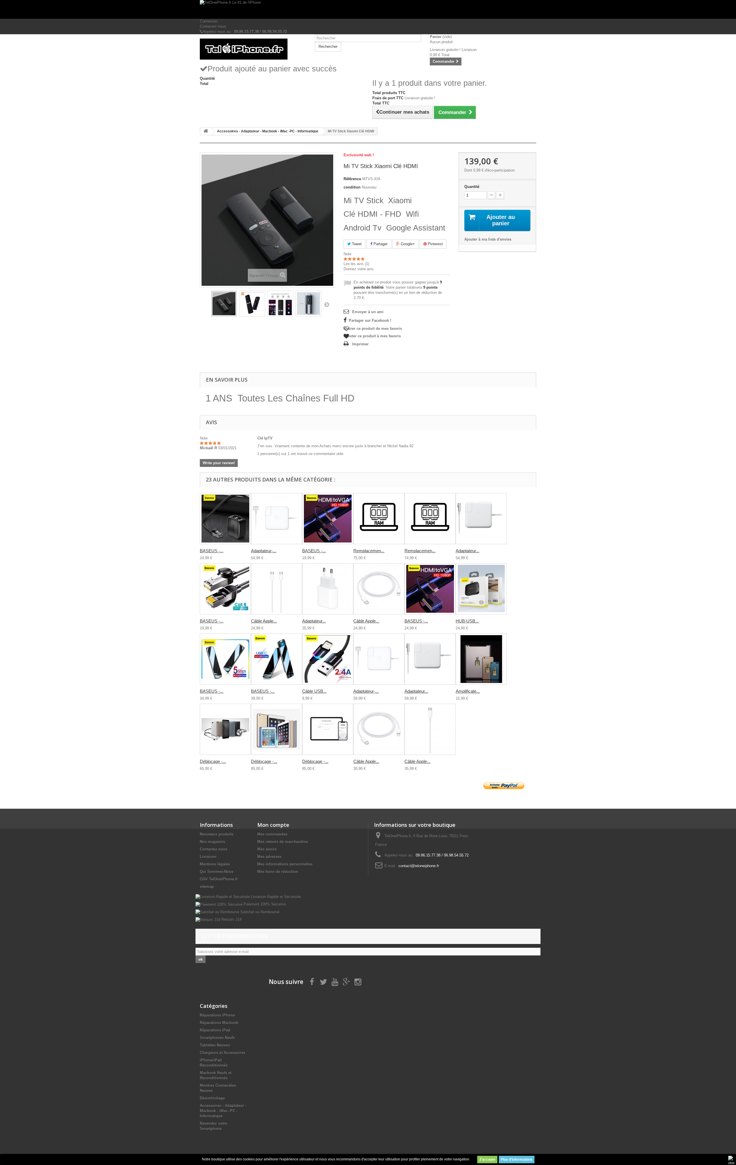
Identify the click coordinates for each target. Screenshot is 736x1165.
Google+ (407, 244)
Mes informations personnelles (285, 864)
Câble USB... (314, 691)
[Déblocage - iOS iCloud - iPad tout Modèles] (276, 729)
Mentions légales (215, 864)
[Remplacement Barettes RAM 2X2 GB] (379, 518)
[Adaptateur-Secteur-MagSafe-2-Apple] (276, 518)
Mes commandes (272, 834)
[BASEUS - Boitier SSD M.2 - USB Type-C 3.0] (225, 659)
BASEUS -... (211, 550)
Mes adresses (269, 856)
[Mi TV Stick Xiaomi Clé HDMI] (224, 303)
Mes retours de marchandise (282, 842)
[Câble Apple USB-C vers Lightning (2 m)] (379, 729)
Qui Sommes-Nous (216, 871)
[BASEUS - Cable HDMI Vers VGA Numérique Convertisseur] (327, 518)
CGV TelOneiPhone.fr (219, 879)
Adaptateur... (467, 550)
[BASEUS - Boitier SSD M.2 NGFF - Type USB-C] (276, 659)
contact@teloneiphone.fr (418, 866)
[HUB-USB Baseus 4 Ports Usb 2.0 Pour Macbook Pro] (481, 588)
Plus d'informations (516, 1160)
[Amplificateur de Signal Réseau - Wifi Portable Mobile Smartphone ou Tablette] (481, 659)
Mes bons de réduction (277, 871)
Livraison (208, 856)
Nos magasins (212, 842)
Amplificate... (468, 691)
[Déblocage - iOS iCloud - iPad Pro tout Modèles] (327, 729)
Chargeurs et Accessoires (222, 1052)
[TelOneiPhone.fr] (253, 49)
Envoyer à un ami (368, 312)
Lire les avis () (356, 264)
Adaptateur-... (263, 550)
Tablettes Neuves (215, 1045)
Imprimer (360, 344)
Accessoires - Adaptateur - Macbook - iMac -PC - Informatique (223, 1110)
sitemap (207, 886)
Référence (352, 179)
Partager (380, 244)
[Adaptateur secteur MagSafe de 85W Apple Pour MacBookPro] (430, 659)
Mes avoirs (267, 849)
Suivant (326, 304)
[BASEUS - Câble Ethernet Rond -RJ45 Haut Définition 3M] (225, 588)
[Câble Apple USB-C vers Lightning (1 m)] (379, 588)
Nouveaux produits (216, 834)
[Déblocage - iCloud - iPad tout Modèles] (225, 729)
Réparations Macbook (219, 1023)
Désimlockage (212, 1098)
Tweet (356, 244)
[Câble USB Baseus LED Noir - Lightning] (327, 659)
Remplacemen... (368, 550)
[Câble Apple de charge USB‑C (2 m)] (276, 588)
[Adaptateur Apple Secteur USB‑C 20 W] (327, 588)
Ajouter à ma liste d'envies (487, 239)
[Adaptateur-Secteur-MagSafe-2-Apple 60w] (379, 659)
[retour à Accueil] (205, 131)
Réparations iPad (215, 1030)
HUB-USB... (467, 620)
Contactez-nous (213, 26)
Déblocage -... (213, 761)
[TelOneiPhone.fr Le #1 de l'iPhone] (368, 9)
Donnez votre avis (359, 269)
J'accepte (487, 1160)
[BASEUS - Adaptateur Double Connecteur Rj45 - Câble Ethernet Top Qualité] (225, 518)
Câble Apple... (264, 620)
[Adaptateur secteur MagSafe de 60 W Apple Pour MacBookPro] (481, 518)
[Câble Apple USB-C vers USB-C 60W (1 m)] (430, 729)
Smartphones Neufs (217, 1037)
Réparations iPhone (217, 1015)
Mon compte (273, 824)
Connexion (208, 21)
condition (352, 187)
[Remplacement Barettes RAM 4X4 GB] (430, 518)
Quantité (471, 186)
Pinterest (435, 244)
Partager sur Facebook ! (370, 320)
